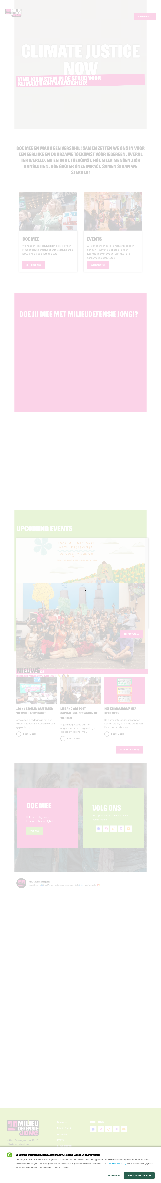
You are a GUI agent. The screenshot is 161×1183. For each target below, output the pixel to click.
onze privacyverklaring (116, 1163)
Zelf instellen (114, 1175)
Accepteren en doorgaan (139, 1175)
